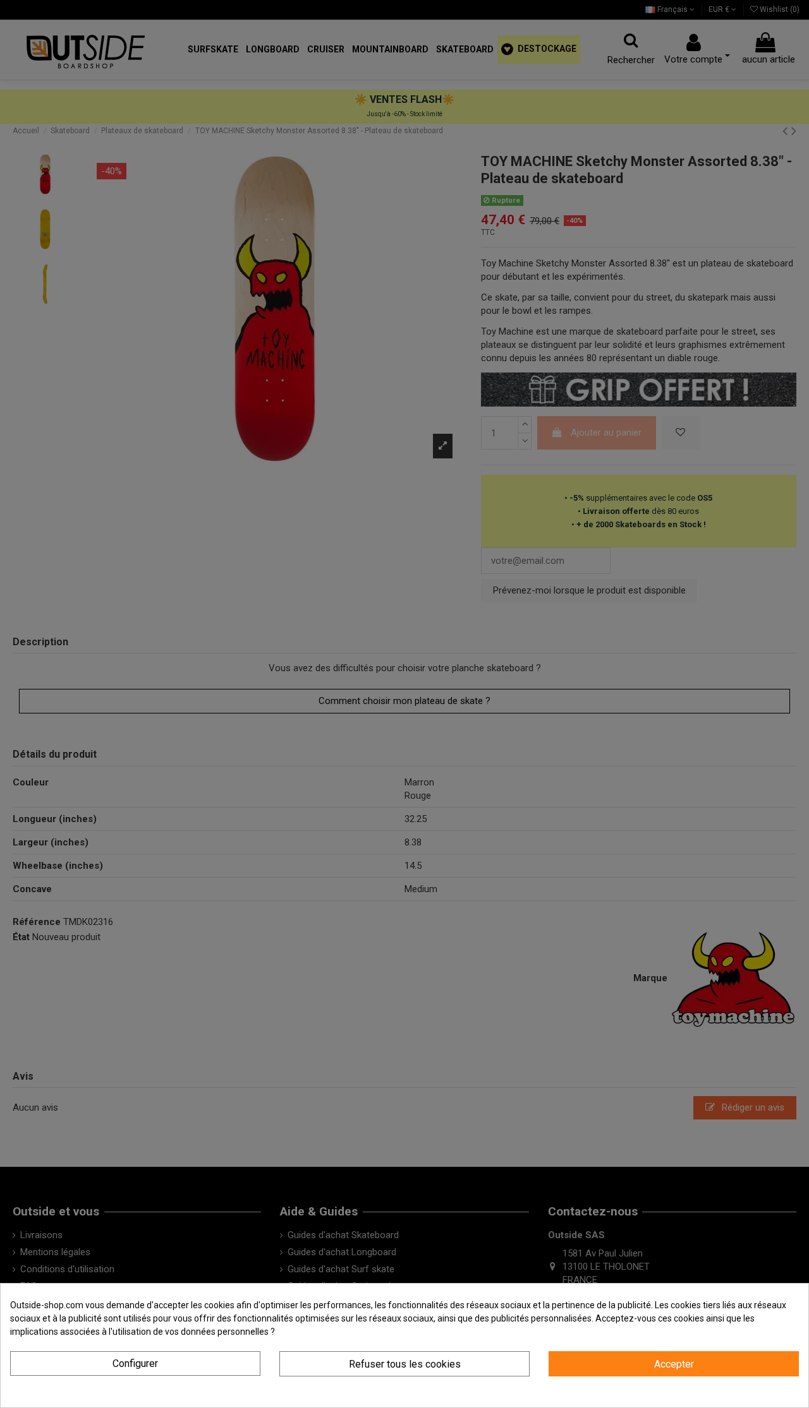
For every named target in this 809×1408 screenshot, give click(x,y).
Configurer (135, 1363)
